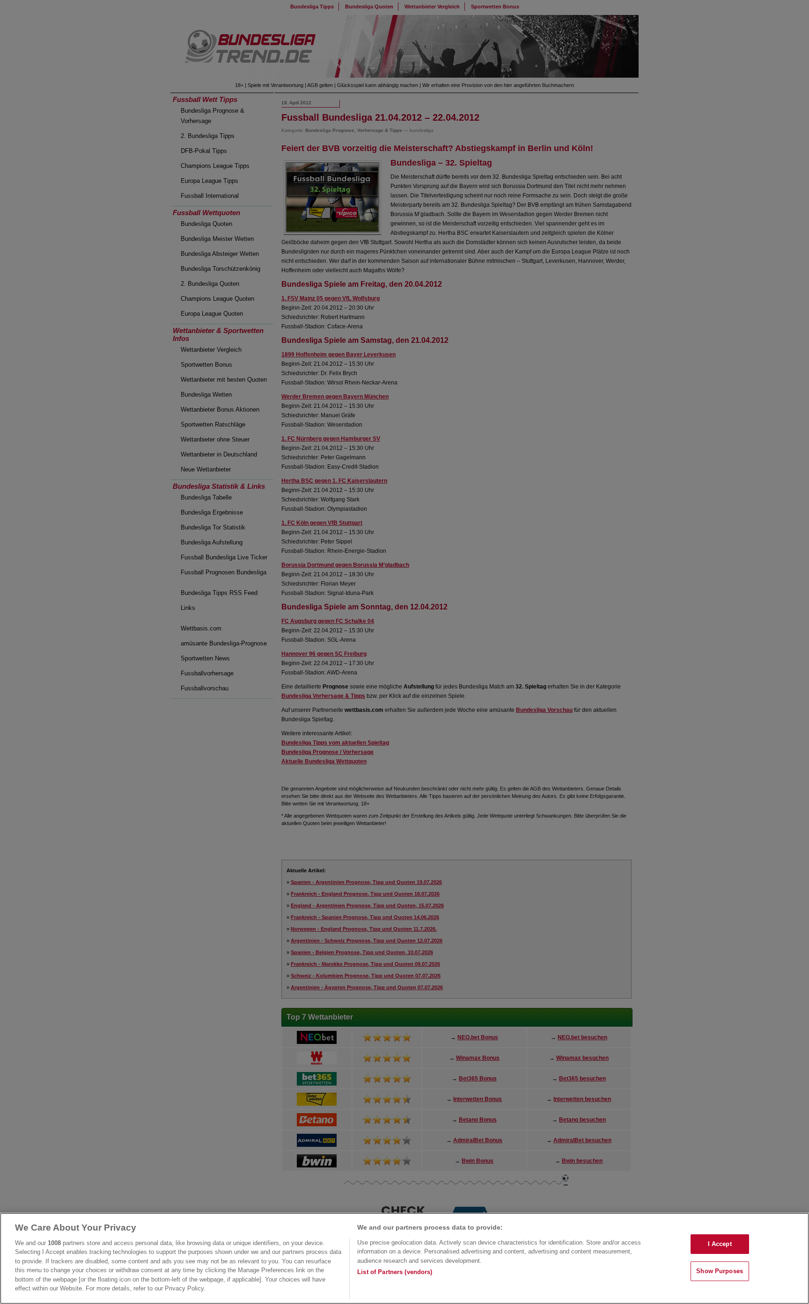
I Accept (720, 1243)
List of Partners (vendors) (394, 1271)
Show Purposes (719, 1271)
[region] (404, 1258)
